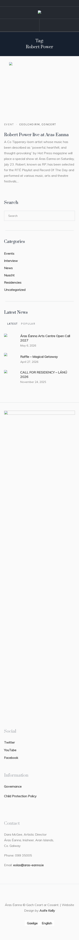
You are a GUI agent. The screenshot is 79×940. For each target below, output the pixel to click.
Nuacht (9, 275)
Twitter (9, 742)
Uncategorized (15, 290)
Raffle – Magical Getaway (39, 357)
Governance (13, 786)
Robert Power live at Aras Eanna (36, 135)
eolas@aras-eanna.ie (28, 865)
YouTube (10, 750)
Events (9, 253)
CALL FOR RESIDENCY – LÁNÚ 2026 (43, 374)
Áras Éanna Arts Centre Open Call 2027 (45, 338)
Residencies (12, 282)
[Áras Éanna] (39, 13)
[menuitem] (32, 923)
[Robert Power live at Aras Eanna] (39, 92)
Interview (11, 261)
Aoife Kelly (47, 910)
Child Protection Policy (20, 796)
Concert (49, 124)
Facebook (11, 758)
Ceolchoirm (29, 124)
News (8, 268)
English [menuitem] (47, 923)
